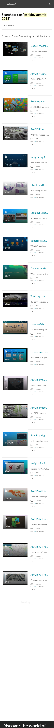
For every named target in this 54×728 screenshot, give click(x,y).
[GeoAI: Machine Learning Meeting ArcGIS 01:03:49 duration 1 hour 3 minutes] (15, 49)
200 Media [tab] (8, 25)
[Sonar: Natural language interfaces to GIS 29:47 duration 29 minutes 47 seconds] (15, 243)
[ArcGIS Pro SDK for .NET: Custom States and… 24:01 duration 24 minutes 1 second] (15, 383)
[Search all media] (50, 4)
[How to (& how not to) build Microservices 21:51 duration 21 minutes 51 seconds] (15, 327)
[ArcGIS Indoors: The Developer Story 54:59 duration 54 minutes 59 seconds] (15, 410)
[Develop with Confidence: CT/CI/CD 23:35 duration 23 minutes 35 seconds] (15, 271)
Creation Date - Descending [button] (16, 36)
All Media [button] (42, 36)
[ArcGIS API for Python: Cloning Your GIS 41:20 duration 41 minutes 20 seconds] (15, 550)
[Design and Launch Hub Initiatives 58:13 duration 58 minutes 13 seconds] (15, 355)
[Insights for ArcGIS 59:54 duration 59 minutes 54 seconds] (15, 466)
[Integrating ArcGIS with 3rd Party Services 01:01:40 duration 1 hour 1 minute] (15, 160)
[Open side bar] (3, 4)
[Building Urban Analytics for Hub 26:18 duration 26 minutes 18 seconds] (15, 216)
